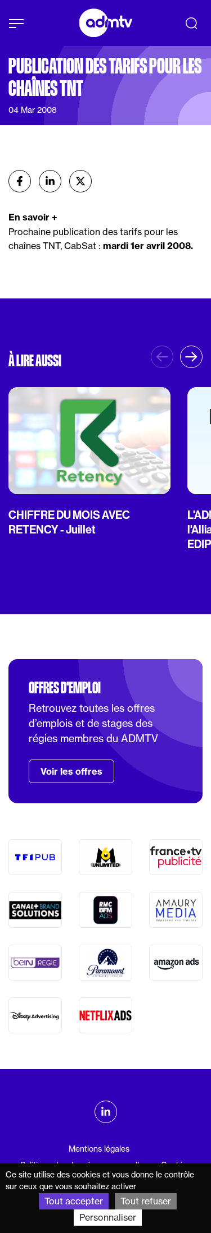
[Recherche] (191, 23)
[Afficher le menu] (16, 23)
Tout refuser (145, 1201)
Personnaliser (107, 1217)
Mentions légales (99, 1149)
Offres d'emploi (65, 688)
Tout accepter (73, 1201)
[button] (191, 357)
